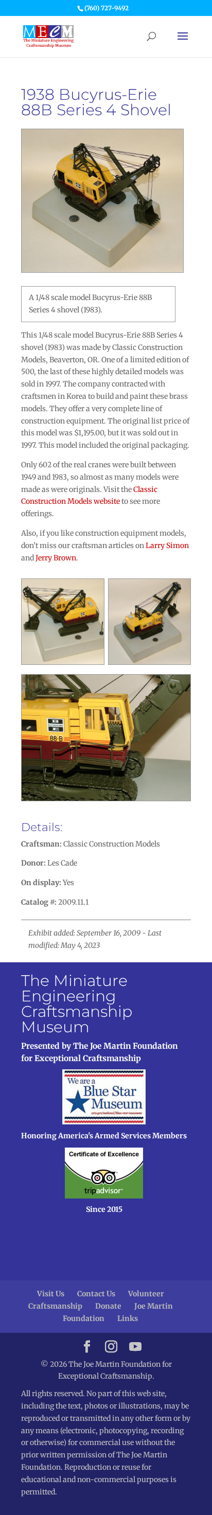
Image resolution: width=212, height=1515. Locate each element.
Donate (108, 1306)
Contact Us (96, 1293)
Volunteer (146, 1293)
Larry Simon (167, 545)
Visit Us (50, 1293)
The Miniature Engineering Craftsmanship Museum (76, 1003)
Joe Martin (153, 1306)
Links (127, 1318)
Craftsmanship (55, 1306)
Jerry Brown (56, 557)
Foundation (83, 1318)
